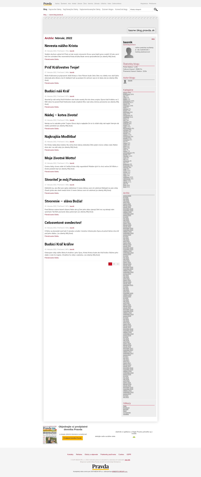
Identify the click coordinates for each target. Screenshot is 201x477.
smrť (124, 149)
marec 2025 (127, 223)
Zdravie (79, 3)
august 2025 (127, 215)
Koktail (74, 3)
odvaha (125, 132)
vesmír (125, 172)
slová (125, 146)
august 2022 (127, 274)
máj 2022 (126, 277)
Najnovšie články (55, 9)
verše (125, 171)
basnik (72, 51)
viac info (127, 460)
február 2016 (127, 384)
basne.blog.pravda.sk (56, 15)
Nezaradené (127, 128)
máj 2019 (126, 321)
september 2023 (128, 253)
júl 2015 (125, 395)
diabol (125, 99)
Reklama (79, 454)
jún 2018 (126, 339)
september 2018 (128, 334)
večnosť (125, 167)
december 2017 (128, 348)
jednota (125, 109)
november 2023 (128, 249)
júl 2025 (125, 217)
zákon (125, 180)
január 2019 (127, 327)
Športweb (64, 3)
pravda (125, 138)
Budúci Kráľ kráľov (59, 244)
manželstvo (126, 115)
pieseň (125, 133)
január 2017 (127, 366)
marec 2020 (127, 304)
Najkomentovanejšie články (90, 9)
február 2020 (127, 306)
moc (124, 120)
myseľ (125, 125)
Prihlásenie (152, 3)
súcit (124, 158)
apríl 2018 (126, 342)
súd (124, 159)
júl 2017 (125, 356)
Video (109, 3)
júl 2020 (125, 298)
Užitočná (103, 3)
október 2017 (127, 352)
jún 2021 (126, 288)
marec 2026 (127, 204)
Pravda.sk (126, 408)
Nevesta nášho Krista (61, 45)
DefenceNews (116, 3)
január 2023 (127, 266)
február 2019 (127, 326)
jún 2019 (126, 319)
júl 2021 (125, 287)
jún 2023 (126, 257)
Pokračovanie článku (52, 59)
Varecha (90, 3)
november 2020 (128, 293)
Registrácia (144, 3)
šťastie (125, 154)
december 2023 (128, 248)
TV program (127, 412)
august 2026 (127, 196)
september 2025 (128, 214)
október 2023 (127, 251)
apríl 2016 (126, 381)
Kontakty (70, 454)
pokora (125, 135)
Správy (57, 3)
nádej (125, 127)
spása (125, 151)
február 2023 (127, 264)
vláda (125, 175)
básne (125, 93)
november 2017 (128, 350)
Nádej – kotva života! (61, 114)
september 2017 (128, 353)
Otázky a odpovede (91, 454)
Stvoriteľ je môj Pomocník (65, 179)
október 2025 (127, 212)
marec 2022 (127, 280)
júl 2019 (125, 317)
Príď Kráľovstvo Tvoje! (62, 67)
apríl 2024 (126, 241)
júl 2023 (125, 256)
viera (124, 174)
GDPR (129, 454)
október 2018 (127, 332)
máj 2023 (126, 259)
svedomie (126, 161)
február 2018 (127, 345)
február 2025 (127, 225)
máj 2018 (126, 340)
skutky (125, 145)
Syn (124, 162)
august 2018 (127, 335)
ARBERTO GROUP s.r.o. (119, 471)
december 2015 (128, 387)
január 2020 (127, 308)
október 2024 (127, 231)
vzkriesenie (126, 179)
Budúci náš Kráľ (57, 91)
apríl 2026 (126, 202)
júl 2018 (125, 337)
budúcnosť (126, 94)
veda (124, 169)
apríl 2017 (126, 361)
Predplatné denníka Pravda (72, 438)
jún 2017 (126, 358)
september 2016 (128, 373)
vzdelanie (126, 177)
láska (125, 114)
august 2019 (127, 316)
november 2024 (128, 230)
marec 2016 (127, 382)
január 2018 (127, 347)
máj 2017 (126, 360)
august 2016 (127, 374)
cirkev (125, 97)
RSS (153, 39)
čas (124, 96)
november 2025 (128, 210)
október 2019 (127, 313)
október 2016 (127, 371)
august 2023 (127, 254)
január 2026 (127, 207)
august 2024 (127, 235)
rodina (125, 143)
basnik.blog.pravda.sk (129, 44)
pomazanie (126, 136)
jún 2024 (126, 238)
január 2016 (127, 386)
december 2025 (128, 209)
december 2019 (128, 309)
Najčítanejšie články (70, 9)
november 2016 (128, 369)
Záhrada (97, 3)
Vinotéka (126, 414)
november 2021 (128, 285)
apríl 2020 (126, 303)
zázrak (125, 182)
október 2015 (127, 391)
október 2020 (127, 295)
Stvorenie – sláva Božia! (63, 201)
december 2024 (128, 228)
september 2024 (128, 233)
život (124, 185)
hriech (125, 104)
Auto (69, 3)
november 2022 (128, 269)
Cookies (121, 454)
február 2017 (127, 365)
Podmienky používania (108, 454)
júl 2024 (125, 236)
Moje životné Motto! (60, 158)
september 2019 (128, 314)
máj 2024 (126, 240)
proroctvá (126, 140)
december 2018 (128, 329)
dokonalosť (126, 101)
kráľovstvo (126, 112)
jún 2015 (126, 397)
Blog (45, 9)
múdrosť (126, 123)
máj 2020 (126, 301)
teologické (126, 166)
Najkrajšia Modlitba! (60, 136)
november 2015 (128, 389)
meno (125, 119)
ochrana (125, 130)
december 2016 (128, 368)
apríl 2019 (126, 322)
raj (124, 141)
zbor (124, 184)
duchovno (126, 102)
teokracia (126, 164)
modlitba (126, 122)
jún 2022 (126, 275)
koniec (125, 110)
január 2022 (127, 283)
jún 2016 (126, 378)
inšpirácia (126, 106)
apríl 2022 (126, 278)
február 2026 (127, 205)
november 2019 (128, 311)
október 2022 (127, 270)
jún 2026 (126, 199)
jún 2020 (126, 300)
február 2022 (127, 282)
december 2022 (128, 267)
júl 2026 (125, 197)
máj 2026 (126, 201)
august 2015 (127, 394)
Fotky (125, 406)
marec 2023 (127, 262)
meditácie (126, 117)
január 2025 (127, 227)
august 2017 (127, 355)
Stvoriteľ (125, 156)
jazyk (124, 107)
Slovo (125, 148)
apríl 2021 (126, 291)
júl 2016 (125, 376)
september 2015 (128, 392)
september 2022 (128, 272)
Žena (85, 3)
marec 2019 (127, 324)
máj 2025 (126, 220)
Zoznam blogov (108, 9)
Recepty (125, 409)
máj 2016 (126, 379)
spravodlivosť (127, 153)
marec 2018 (127, 343)
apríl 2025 (126, 222)
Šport (125, 411)
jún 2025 (126, 218)
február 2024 (127, 244)
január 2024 (127, 246)
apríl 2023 (126, 261)
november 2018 (128, 330)
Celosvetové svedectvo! (63, 222)
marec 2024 (127, 243)
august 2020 (127, 296)
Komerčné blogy (121, 9)
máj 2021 (126, 290)
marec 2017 (127, 363)
